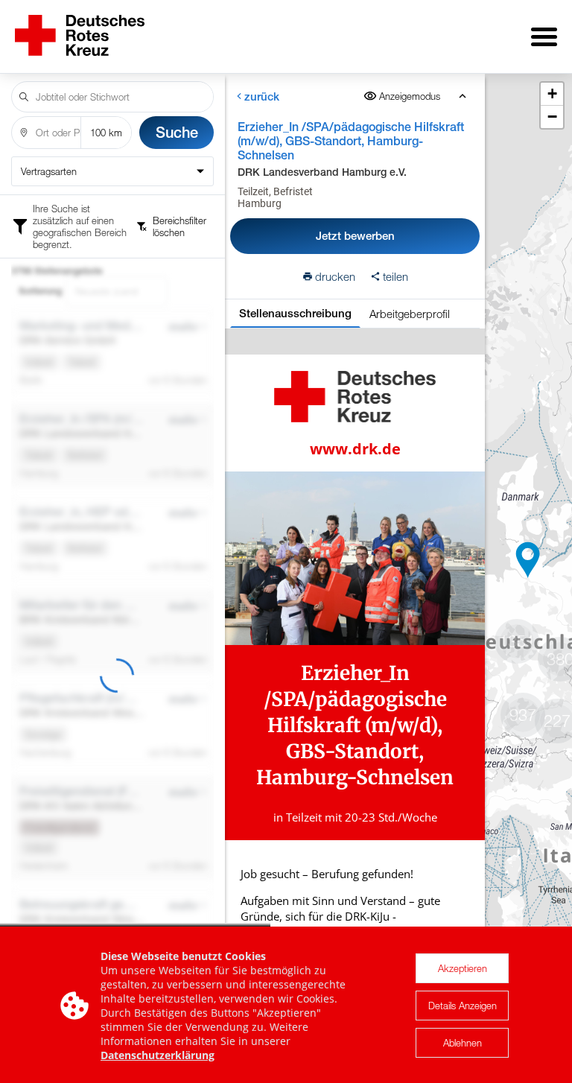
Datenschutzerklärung (157, 1055)
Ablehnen (462, 1043)
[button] (528, 560)
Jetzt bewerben (355, 235)
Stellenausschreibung (295, 313)
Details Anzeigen (462, 1005)
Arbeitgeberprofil (409, 313)
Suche (177, 132)
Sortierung (40, 291)
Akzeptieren (462, 968)
